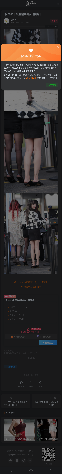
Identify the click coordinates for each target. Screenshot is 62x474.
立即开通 (52, 85)
